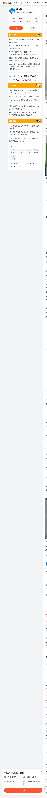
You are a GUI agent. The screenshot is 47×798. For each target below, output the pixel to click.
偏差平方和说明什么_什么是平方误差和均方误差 (24, 47)
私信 (33, 28)
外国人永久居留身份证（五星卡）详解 (23, 101)
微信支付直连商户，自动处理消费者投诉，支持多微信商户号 (24, 107)
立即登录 (23, 790)
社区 (26, 3)
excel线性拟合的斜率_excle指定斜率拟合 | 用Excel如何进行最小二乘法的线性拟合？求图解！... (24, 66)
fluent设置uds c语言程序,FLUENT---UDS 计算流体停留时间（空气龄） (24, 53)
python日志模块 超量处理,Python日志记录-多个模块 (28, 76)
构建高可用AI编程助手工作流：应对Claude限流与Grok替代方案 (24, 140)
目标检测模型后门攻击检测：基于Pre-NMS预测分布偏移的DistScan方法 (24, 133)
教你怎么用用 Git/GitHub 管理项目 (24, 96)
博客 (15, 3)
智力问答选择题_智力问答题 (26, 80)
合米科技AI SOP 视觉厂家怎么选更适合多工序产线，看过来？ (24, 91)
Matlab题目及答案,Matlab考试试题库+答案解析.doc (24, 59)
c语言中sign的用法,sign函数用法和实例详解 (24, 40)
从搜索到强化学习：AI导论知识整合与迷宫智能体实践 (24, 127)
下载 (21, 3)
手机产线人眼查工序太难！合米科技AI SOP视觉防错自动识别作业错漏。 (22, 113)
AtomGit (36, 3)
